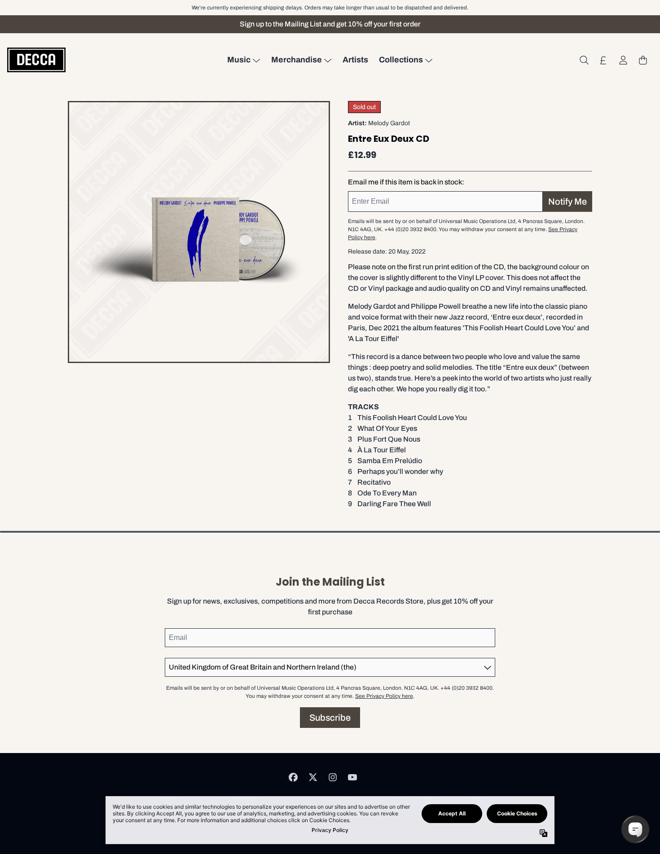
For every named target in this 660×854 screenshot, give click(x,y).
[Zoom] (199, 232)
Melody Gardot (389, 123)
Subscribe (330, 718)
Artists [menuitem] (355, 59)
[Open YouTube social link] (352, 777)
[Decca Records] (36, 60)
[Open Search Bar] (584, 60)
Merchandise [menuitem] (296, 59)
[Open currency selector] (603, 60)
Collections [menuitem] (401, 59)
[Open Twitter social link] (313, 777)
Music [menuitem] (239, 59)
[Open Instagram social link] (333, 777)
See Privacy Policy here (384, 696)
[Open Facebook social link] (293, 777)
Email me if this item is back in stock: (406, 182)
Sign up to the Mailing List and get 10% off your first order (330, 24)
